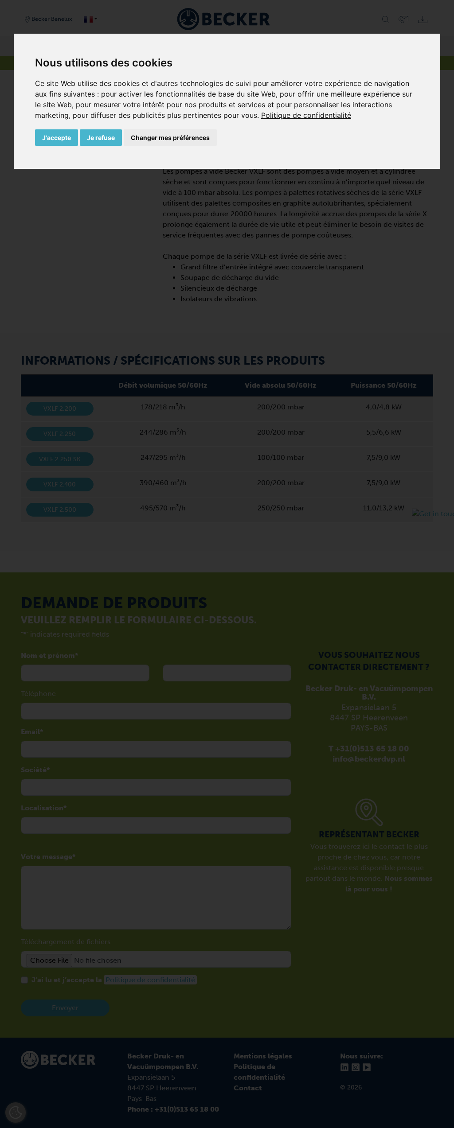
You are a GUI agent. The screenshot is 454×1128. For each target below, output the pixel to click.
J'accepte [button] (56, 137)
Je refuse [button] (101, 137)
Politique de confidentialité (306, 115)
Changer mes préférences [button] (170, 137)
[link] (306, 115)
